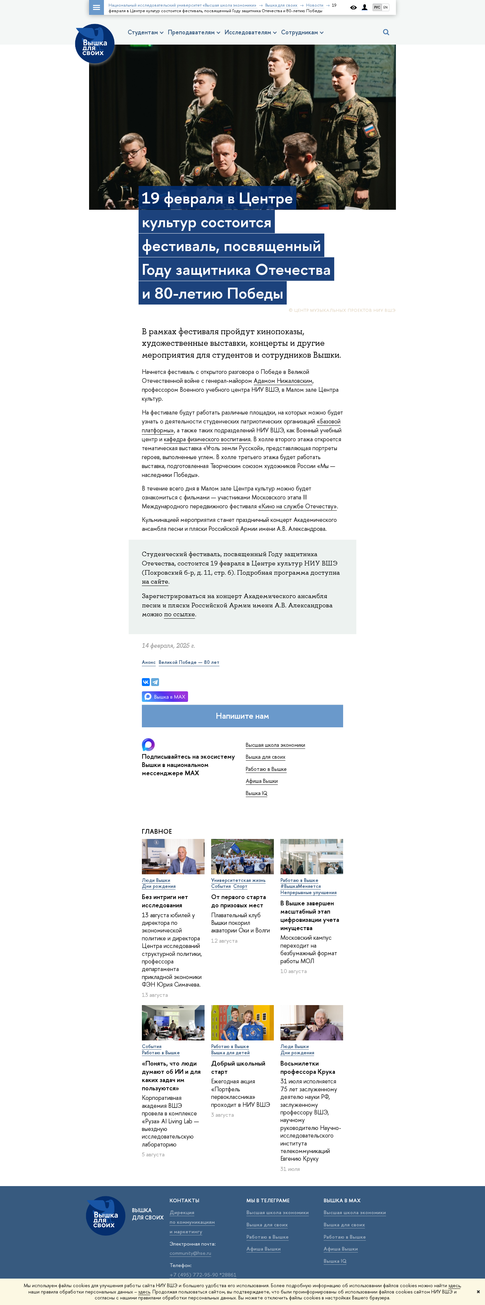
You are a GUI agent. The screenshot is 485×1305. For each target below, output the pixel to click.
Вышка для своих (265, 756)
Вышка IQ (256, 793)
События (221, 886)
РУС (377, 7)
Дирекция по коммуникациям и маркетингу (192, 1222)
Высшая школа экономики (275, 744)
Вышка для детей (230, 1052)
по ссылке (179, 614)
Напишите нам (242, 715)
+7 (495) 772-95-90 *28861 (203, 1274)
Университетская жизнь (238, 880)
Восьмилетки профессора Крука (307, 1067)
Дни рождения (159, 886)
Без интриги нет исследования (165, 900)
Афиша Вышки (262, 780)
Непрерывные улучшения (308, 892)
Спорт (240, 886)
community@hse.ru (190, 1253)
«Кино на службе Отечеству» (297, 506)
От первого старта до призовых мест (238, 900)
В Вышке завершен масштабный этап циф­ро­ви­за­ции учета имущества (309, 915)
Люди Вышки (156, 880)
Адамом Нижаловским (283, 381)
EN (385, 7)
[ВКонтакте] (146, 682)
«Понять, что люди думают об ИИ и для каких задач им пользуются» (171, 1075)
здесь (454, 1285)
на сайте (155, 581)
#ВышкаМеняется (300, 886)
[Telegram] (155, 682)
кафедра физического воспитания (207, 439)
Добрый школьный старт (238, 1067)
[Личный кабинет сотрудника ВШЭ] (365, 7)
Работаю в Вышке (266, 769)
